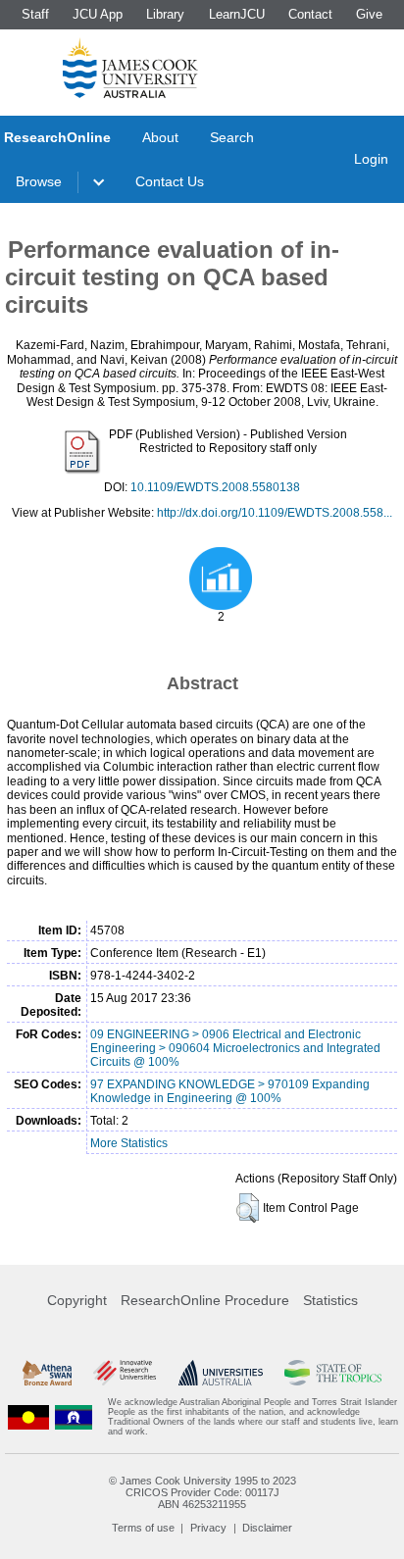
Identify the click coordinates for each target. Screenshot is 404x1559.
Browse (39, 181)
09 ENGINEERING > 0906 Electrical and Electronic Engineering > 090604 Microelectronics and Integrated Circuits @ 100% (235, 1048)
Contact (310, 14)
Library (165, 14)
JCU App (98, 14)
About (160, 137)
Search (232, 137)
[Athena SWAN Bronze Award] (47, 1372)
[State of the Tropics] (332, 1372)
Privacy (208, 1528)
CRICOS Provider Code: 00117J (202, 1492)
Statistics (330, 1300)
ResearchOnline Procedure (205, 1300)
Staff (35, 14)
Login (371, 159)
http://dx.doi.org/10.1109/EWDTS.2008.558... (274, 513)
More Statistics (129, 1143)
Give (369, 14)
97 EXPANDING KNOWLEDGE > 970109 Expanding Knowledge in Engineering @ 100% (230, 1091)
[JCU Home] (130, 67)
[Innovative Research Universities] (124, 1372)
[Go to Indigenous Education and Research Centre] (28, 1416)
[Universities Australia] (220, 1372)
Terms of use (143, 1528)
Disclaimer (267, 1528)
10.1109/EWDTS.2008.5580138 (215, 487)
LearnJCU (237, 14)
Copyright (77, 1300)
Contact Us (169, 181)
